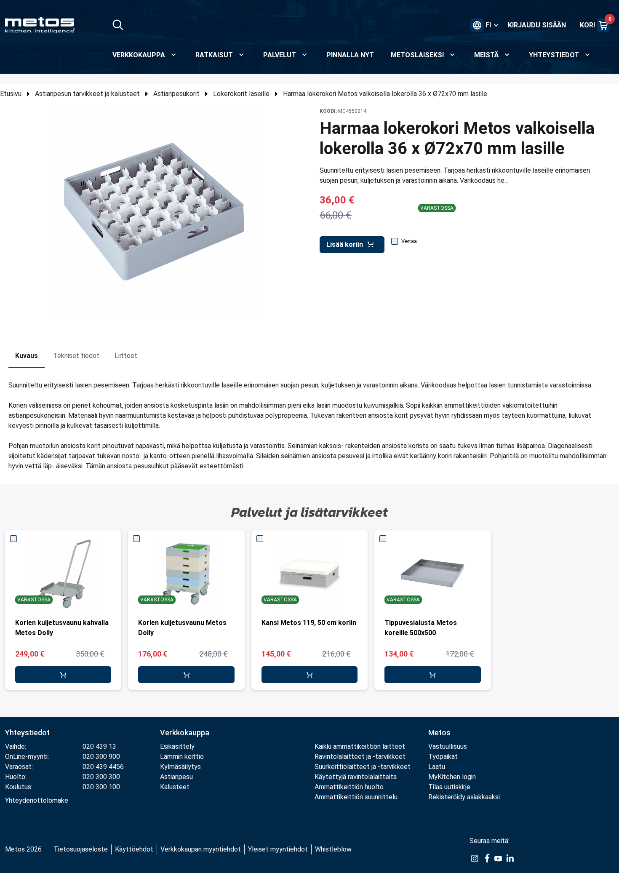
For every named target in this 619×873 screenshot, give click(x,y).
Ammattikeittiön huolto (349, 787)
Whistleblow (333, 849)
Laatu (436, 767)
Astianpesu (176, 777)
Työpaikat (443, 757)
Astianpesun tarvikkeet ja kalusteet (87, 94)
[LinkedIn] (510, 858)
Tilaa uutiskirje (449, 787)
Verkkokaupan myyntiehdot (200, 849)
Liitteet (126, 356)
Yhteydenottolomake (36, 800)
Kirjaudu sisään (537, 25)
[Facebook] (486, 858)
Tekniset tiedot (76, 356)
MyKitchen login (452, 777)
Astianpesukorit (176, 94)
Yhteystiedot (27, 732)
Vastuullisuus (447, 746)
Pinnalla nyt (350, 55)
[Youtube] (498, 858)
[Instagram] (475, 858)
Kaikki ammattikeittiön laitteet (360, 746)
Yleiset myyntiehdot (278, 849)
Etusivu (10, 94)
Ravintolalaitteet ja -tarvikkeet (360, 757)
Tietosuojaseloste (80, 849)
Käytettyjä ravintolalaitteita (356, 777)
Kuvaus (26, 356)
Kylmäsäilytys (180, 767)
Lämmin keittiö (182, 757)
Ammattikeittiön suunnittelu (356, 797)
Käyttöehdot (134, 849)
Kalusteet (174, 787)
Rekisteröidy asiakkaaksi (464, 797)
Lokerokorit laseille (241, 94)
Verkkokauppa (184, 732)
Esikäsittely (177, 746)
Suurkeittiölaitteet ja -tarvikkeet (363, 767)
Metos (439, 732)
